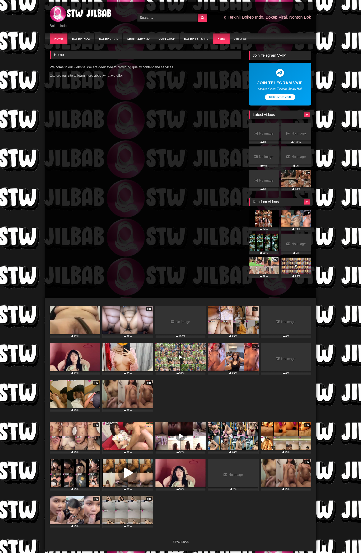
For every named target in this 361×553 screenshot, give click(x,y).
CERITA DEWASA (138, 38)
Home (221, 38)
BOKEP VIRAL (108, 38)
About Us (240, 38)
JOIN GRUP (167, 38)
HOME (58, 38)
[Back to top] (348, 540)
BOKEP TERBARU (196, 38)
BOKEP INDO (81, 38)
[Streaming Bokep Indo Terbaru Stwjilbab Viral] (81, 14)
